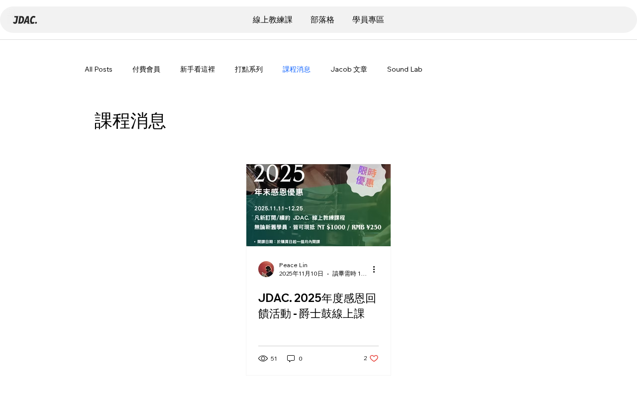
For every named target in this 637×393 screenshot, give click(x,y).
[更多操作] (377, 269)
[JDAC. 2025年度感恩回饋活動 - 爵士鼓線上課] (318, 205)
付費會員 (146, 69)
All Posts (98, 69)
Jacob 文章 (348, 69)
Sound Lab (405, 69)
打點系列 (249, 69)
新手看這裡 (197, 69)
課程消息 (297, 69)
